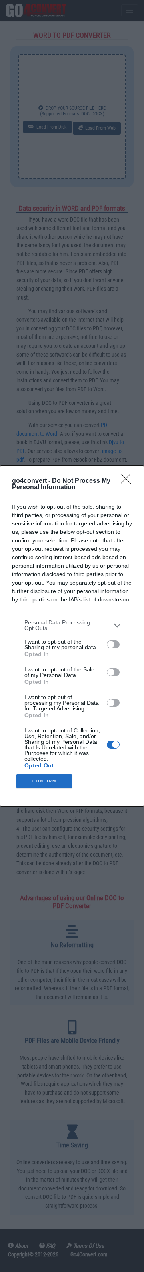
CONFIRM (44, 781)
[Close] (128, 481)
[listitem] (72, 625)
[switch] (113, 644)
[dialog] (72, 636)
